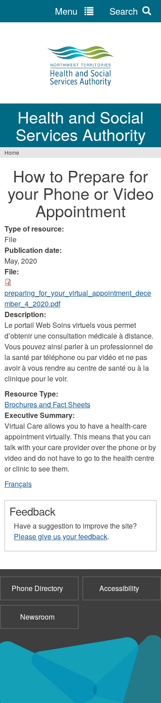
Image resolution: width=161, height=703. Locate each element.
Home (11, 152)
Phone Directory (37, 588)
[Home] (80, 65)
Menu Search (96, 10)
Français (18, 484)
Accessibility (119, 588)
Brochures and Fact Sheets (47, 404)
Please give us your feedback (60, 536)
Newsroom (37, 617)
